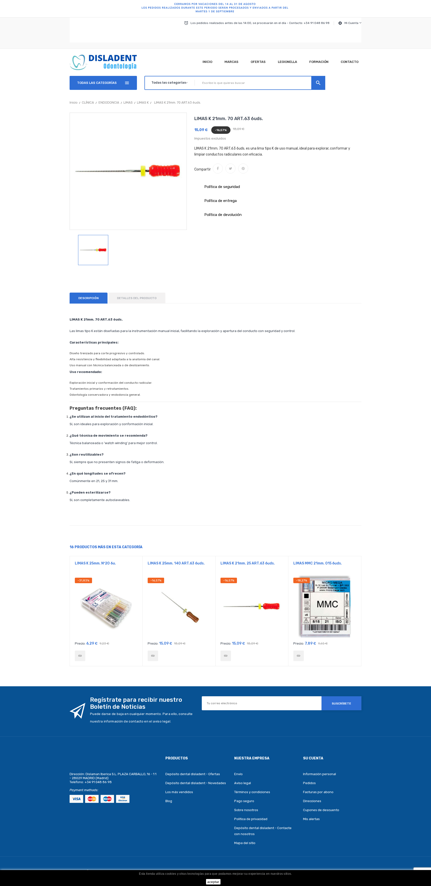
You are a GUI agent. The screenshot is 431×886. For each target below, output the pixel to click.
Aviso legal (242, 783)
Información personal (319, 774)
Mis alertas (311, 819)
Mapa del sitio (244, 843)
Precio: (80, 643)
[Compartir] (218, 169)
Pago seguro (244, 801)
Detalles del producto (137, 298)
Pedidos (309, 783)
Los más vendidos (179, 792)
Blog (168, 801)
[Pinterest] (243, 169)
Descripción (88, 298)
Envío (238, 774)
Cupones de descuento (321, 810)
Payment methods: (84, 790)
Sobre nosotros (246, 810)
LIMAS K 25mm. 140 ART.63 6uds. (176, 563)
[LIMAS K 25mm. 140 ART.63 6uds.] (153, 656)
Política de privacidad (250, 819)
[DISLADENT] (215, 8)
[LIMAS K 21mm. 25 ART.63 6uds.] (225, 656)
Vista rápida (106, 608)
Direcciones (312, 801)
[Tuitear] (230, 169)
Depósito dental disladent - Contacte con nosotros (263, 831)
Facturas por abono (318, 792)
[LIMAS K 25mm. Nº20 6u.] (80, 656)
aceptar (213, 882)
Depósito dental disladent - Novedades (195, 783)
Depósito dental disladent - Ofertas (192, 774)
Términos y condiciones (252, 792)
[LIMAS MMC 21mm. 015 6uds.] (298, 656)
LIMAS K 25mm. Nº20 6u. (95, 563)
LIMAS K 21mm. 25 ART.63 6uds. (247, 563)
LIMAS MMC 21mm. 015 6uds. (317, 563)
